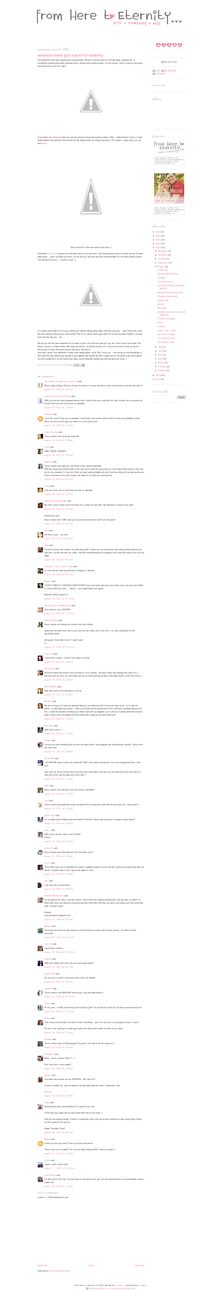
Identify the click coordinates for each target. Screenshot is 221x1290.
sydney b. (48, 848)
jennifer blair (49, 974)
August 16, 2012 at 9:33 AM (58, 982)
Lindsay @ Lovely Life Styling (57, 396)
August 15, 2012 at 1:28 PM (58, 680)
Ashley (47, 1003)
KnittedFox (49, 1054)
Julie (46, 545)
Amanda (48, 1039)
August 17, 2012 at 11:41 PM (59, 1168)
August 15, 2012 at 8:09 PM (58, 889)
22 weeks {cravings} (166, 319)
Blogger (142, 1285)
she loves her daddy (166, 334)
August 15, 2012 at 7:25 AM (58, 389)
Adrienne (48, 988)
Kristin (47, 1160)
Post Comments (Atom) (60, 1271)
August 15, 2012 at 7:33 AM (58, 407)
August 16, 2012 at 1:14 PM (58, 1032)
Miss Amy (48, 726)
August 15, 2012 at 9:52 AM (58, 574)
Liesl (46, 800)
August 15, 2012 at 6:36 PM (58, 856)
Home (91, 1265)
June (160, 351)
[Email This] (74, 365)
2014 (158, 240)
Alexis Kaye (49, 815)
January (162, 370)
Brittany (47, 926)
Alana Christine (51, 432)
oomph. (47, 1075)
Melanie (47, 581)
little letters (162, 308)
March (161, 363)
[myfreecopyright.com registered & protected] (110, 1288)
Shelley (47, 740)
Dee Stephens (50, 687)
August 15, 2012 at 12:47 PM (59, 647)
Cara (46, 530)
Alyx (46, 881)
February (162, 366)
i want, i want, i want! (166, 330)
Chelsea (47, 959)
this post (51, 253)
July (160, 347)
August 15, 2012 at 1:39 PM (58, 719)
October (162, 259)
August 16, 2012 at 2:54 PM (58, 1096)
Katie (46, 786)
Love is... (161, 322)
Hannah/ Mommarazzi (53, 896)
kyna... (47, 830)
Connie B (120, 1285)
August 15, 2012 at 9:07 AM (58, 560)
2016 (158, 232)
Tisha (46, 447)
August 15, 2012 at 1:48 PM (58, 733)
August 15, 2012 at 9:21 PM (58, 919)
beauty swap (162, 300)
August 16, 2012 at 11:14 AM (59, 1011)
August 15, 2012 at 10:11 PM (59, 937)
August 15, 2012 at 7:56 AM (58, 455)
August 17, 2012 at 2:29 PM (58, 1153)
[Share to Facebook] (83, 365)
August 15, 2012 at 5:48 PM (58, 808)
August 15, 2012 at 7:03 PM (58, 874)
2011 (158, 375)
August (161, 266)
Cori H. (47, 863)
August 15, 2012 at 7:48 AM (58, 440)
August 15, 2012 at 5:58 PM (58, 823)
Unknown (48, 414)
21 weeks (161, 326)
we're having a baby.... (167, 342)
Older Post (139, 1265)
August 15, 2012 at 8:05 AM (58, 479)
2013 (158, 244)
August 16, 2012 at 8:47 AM (58, 967)
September (163, 263)
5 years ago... (163, 270)
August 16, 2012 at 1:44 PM (58, 1068)
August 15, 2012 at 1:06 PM (58, 662)
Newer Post (43, 1265)
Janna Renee (50, 1175)
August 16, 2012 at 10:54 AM (59, 996)
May (160, 355)
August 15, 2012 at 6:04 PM (58, 841)
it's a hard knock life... (167, 338)
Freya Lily (48, 654)
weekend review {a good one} (170, 292)
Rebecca (48, 462)
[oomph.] (48, 1092)
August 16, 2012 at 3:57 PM (58, 1132)
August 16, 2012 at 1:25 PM (58, 1047)
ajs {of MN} (49, 758)
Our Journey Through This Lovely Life (60, 381)
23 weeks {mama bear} (167, 296)
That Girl (48, 944)
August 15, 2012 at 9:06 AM (58, 538)
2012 (158, 247)
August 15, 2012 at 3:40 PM (58, 794)
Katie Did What (50, 620)
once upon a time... (165, 281)
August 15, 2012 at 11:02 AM (59, 613)
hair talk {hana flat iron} (167, 274)
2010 (158, 379)
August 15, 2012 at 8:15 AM (58, 494)
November (163, 255)
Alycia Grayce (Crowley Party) (57, 605)
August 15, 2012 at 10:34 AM (59, 599)
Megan (47, 1139)
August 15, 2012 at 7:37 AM (58, 425)
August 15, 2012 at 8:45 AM (58, 524)
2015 (158, 236)
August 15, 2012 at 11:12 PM (59, 952)
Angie (46, 1102)
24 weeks (161, 278)
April (160, 359)
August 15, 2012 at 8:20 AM (58, 509)
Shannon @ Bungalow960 (55, 501)
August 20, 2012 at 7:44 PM (58, 1186)
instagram (57, 137)
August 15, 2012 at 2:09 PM (58, 751)
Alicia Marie (49, 669)
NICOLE (48, 701)
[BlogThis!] (77, 365)
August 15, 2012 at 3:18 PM (58, 779)
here (45, 143)
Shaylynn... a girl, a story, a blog (58, 566)
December (163, 251)
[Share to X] (80, 365)
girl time (160, 304)
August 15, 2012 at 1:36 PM (58, 694)
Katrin (46, 486)
